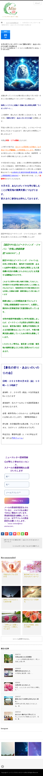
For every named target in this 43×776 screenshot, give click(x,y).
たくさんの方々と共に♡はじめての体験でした (26, 546)
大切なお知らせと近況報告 (23, 657)
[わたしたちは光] (21, 749)
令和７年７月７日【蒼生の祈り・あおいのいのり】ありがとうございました (21, 540)
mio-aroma (6, 49)
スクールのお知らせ (12, 23)
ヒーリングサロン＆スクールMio (18, 772)
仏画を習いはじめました (22, 685)
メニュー (37, 3)
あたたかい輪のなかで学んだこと (25, 714)
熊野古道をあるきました (22, 671)
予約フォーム (17, 438)
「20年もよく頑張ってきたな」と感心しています (10, 627)
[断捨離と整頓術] (34, 749)
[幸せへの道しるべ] (7, 749)
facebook (2, 766)
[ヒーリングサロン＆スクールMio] (10, 10)
